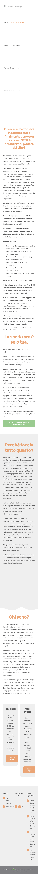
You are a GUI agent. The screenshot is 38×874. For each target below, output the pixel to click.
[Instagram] (19, 806)
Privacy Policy (15, 871)
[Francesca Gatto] (19, 576)
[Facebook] (16, 806)
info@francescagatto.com (8, 806)
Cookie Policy (23, 871)
